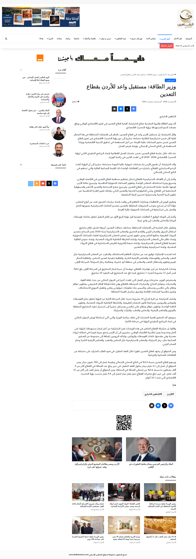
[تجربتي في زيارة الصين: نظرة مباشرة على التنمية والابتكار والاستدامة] (58, 100)
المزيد (50, 38)
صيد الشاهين (121, 38)
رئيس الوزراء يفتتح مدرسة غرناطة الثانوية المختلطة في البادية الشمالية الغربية (162, 506)
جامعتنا (76, 38)
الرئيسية (189, 38)
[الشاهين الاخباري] (185, 19)
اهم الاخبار (178, 38)
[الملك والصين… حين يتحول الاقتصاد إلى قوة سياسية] (58, 116)
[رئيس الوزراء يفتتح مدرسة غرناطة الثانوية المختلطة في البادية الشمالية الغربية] (160, 492)
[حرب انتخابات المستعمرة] (58, 149)
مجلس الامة (151, 38)
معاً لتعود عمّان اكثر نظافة (39, 127)
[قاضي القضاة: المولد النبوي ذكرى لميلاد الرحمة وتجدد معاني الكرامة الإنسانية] (124, 492)
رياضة (68, 38)
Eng (41, 38)
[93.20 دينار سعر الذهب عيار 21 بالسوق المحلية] (160, 525)
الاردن (169, 394)
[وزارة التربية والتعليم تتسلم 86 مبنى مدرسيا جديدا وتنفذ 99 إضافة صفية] (124, 525)
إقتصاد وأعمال (90, 38)
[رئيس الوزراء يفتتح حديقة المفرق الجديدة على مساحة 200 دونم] (88, 525)
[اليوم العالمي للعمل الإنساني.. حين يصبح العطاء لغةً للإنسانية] (58, 83)
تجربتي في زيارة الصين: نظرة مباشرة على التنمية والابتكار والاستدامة (37, 96)
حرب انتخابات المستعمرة (39, 143)
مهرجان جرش (136, 38)
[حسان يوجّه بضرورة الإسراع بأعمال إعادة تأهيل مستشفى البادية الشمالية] (88, 492)
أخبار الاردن (165, 39)
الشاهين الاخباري (152, 394)
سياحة (59, 38)
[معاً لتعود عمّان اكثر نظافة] (58, 133)
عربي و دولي (106, 38)
